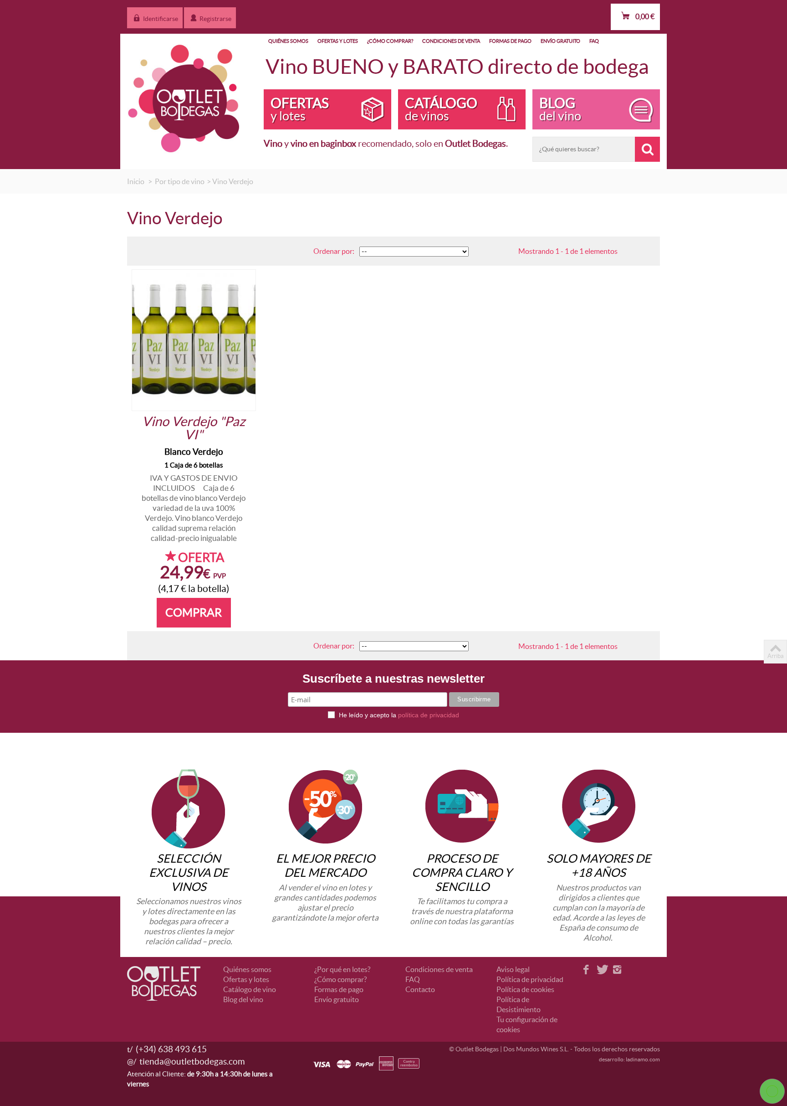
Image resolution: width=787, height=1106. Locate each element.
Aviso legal (513, 969)
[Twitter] (602, 970)
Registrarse (214, 18)
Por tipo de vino (179, 181)
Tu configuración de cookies (526, 1024)
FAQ (594, 41)
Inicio (135, 181)
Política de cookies (525, 989)
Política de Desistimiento (518, 1004)
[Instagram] (617, 970)
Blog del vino (243, 999)
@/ (131, 1061)
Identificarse (160, 18)
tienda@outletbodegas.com (192, 1061)
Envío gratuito (560, 41)
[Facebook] (586, 970)
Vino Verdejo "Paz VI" (193, 428)
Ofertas (300, 109)
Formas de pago (510, 41)
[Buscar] (647, 149)
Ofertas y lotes (337, 41)
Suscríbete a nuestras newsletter (393, 679)
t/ (130, 1049)
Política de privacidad (529, 979)
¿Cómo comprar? (390, 41)
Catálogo (441, 109)
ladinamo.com (643, 1059)
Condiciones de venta (451, 41)
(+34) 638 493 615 (171, 1049)
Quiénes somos (288, 41)
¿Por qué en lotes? (342, 969)
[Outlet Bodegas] (184, 96)
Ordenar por (333, 251)
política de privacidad (428, 715)
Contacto (420, 989)
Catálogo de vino (249, 989)
